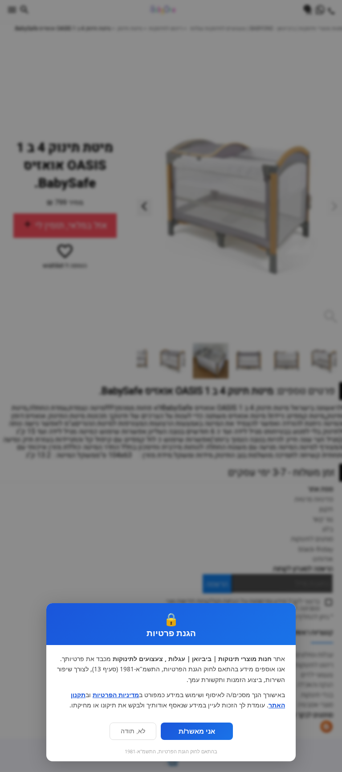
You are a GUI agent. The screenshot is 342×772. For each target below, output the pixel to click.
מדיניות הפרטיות (116, 695)
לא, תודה (133, 731)
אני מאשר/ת (197, 731)
